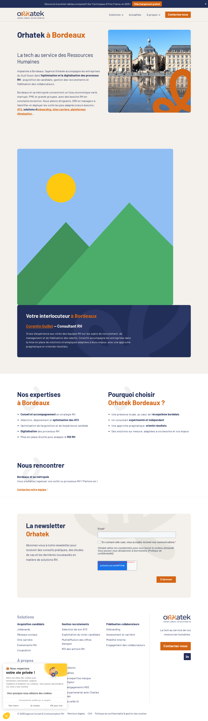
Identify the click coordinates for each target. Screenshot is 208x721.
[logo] (30, 15)
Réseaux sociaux (27, 634)
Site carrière (25, 639)
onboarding (44, 109)
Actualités (68, 672)
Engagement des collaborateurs (125, 645)
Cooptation (24, 650)
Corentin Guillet (39, 326)
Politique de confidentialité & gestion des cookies (120, 713)
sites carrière (61, 109)
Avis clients (69, 667)
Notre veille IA (70, 701)
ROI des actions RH (73, 649)
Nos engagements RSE (75, 687)
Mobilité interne (116, 639)
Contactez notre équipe (31, 489)
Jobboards (23, 629)
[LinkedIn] (187, 656)
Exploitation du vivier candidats (81, 634)
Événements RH (27, 645)
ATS (19, 109)
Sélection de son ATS (74, 629)
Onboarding (113, 629)
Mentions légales (76, 713)
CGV (90, 713)
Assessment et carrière (120, 634)
